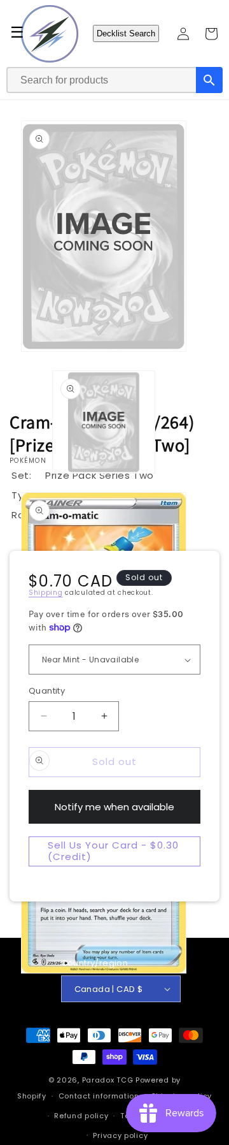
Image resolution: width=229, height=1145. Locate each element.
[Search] (209, 80)
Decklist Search (126, 33)
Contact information (99, 1096)
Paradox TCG (108, 1080)
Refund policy (81, 1116)
